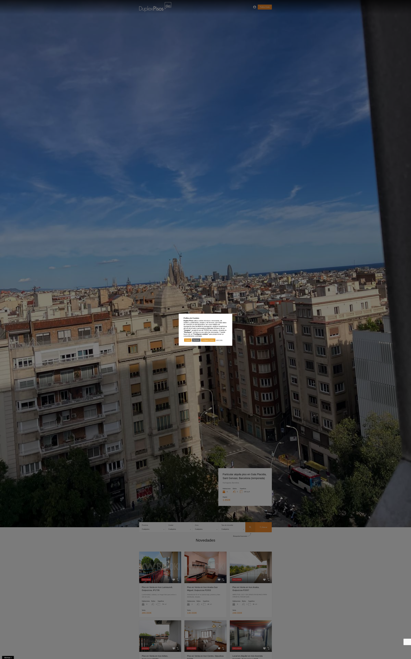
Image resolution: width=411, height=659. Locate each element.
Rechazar (196, 340)
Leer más (219, 340)
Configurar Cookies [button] (208, 340)
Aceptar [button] (187, 340)
